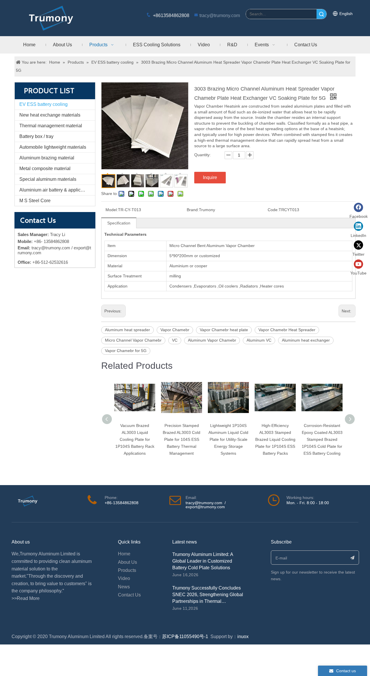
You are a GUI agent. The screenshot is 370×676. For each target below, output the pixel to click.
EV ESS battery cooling (43, 104)
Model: (112, 209)
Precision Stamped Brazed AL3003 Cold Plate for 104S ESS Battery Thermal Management (181, 439)
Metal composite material (45, 168)
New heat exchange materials (49, 115)
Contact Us (129, 594)
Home (124, 553)
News (124, 586)
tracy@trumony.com (219, 15)
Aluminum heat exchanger (306, 340)
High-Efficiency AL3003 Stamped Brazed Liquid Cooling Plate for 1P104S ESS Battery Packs (275, 439)
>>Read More (26, 598)
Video (124, 578)
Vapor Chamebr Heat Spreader (286, 329)
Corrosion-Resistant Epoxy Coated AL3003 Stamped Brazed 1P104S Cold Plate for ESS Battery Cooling (322, 439)
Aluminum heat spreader (127, 329)
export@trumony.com (205, 506)
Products (127, 570)
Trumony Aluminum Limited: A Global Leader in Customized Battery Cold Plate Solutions (202, 561)
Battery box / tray (36, 136)
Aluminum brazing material (46, 157)
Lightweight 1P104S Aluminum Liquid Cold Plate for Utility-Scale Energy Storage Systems (228, 439)
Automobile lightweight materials (52, 147)
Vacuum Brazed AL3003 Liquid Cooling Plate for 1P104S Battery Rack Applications (134, 439)
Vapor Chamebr (174, 329)
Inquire (210, 177)
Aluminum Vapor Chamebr (212, 340)
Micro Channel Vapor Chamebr (133, 340)
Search (321, 14)
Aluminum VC (259, 340)
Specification (118, 223)
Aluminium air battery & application (55, 189)
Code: (273, 209)
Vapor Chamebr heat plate (224, 329)
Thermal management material (50, 125)
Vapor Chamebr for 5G (126, 350)
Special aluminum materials (47, 179)
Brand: (193, 209)
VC (174, 340)
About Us (127, 562)
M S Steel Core (35, 200)
